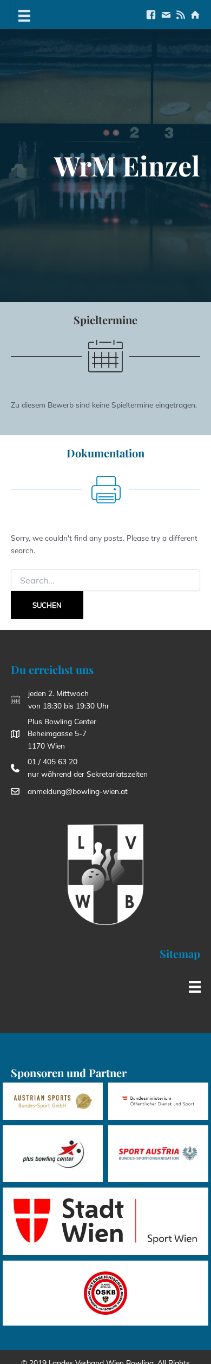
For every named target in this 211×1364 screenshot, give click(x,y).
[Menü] (24, 14)
